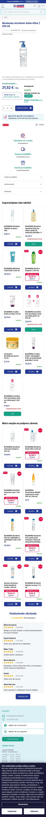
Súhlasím (34, 811)
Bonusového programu (12, 97)
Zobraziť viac (23, 696)
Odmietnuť (12, 811)
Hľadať (41, 12)
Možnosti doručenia (33, 101)
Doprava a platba (32, 1)
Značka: (7, 34)
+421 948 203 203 (12, 719)
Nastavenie (23, 804)
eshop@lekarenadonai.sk (15, 716)
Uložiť (6, 125)
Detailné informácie (9, 83)
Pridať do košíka (22, 108)
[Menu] (2, 6)
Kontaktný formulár (12, 739)
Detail (33, 244)
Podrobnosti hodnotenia (29, 30)
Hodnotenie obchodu (23, 613)
